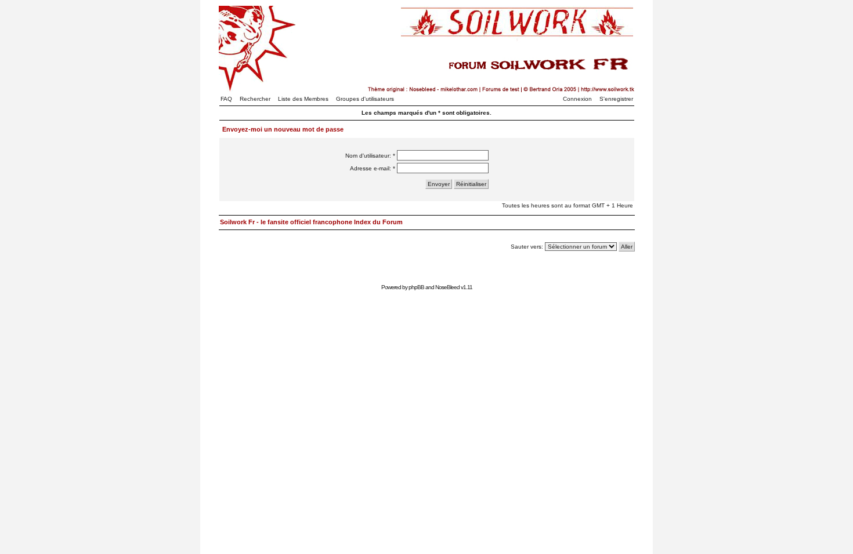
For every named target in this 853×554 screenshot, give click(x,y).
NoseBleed (447, 287)
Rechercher (255, 99)
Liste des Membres (303, 99)
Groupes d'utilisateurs (365, 99)
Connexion (577, 99)
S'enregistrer (616, 99)
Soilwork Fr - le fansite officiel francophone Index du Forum (311, 221)
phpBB (416, 287)
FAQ (226, 99)
